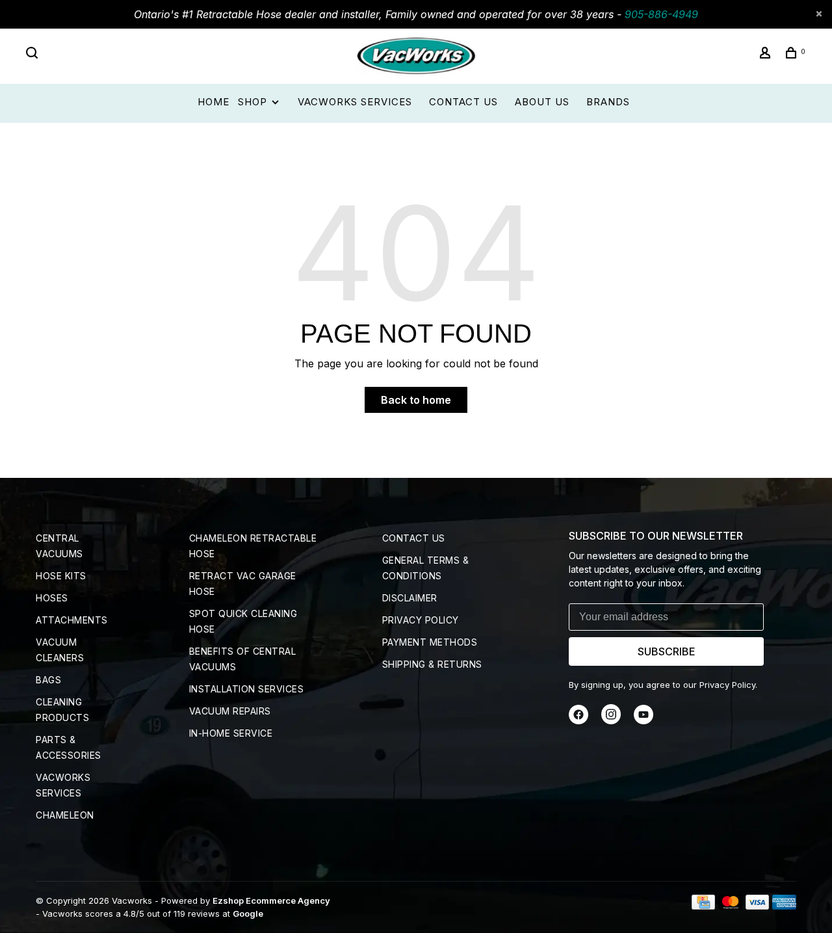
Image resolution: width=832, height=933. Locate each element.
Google (248, 913)
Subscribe (667, 651)
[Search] (34, 54)
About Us (542, 102)
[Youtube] (643, 720)
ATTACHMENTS (72, 619)
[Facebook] (578, 720)
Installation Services (246, 688)
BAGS (48, 679)
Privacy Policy (420, 619)
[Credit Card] (703, 905)
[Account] (767, 54)
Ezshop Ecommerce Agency (271, 900)
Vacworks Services (355, 102)
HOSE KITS (61, 575)
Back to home (416, 399)
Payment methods (430, 642)
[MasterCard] (730, 905)
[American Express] (784, 905)
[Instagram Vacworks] (611, 720)
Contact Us (463, 102)
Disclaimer (409, 597)
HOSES (52, 597)
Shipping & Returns (432, 664)
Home (213, 102)
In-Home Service (231, 733)
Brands (608, 102)
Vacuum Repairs (230, 710)
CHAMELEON (65, 815)
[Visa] (758, 905)
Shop (254, 102)
